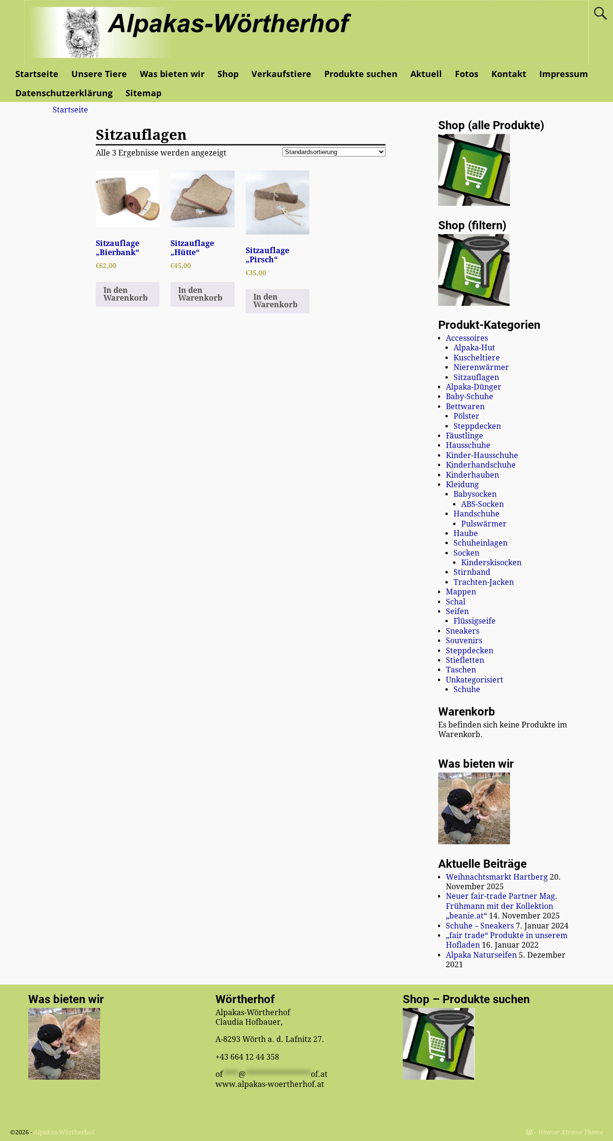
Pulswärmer (484, 523)
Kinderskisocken (491, 562)
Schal (455, 601)
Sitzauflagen (476, 377)
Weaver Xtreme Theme (570, 1132)
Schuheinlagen (481, 543)
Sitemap (143, 93)
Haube (466, 533)
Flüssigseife (475, 621)
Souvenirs (464, 640)
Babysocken (475, 494)
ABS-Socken (482, 504)
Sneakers (462, 631)
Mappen (461, 591)
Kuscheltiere (477, 357)
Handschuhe (476, 513)
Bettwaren (465, 406)
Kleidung (462, 484)
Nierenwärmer (481, 367)
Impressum (563, 73)
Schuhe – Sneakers (480, 925)
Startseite (36, 73)
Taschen (461, 669)
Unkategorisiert (474, 679)
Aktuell (426, 73)
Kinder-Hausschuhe (482, 455)
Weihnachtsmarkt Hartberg (497, 877)
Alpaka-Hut (474, 347)
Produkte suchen (360, 73)
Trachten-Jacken (484, 582)
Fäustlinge (464, 435)
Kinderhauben (472, 475)
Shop (227, 73)
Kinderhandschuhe (481, 465)
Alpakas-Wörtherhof (64, 1132)
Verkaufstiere (281, 73)
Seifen (457, 611)
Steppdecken (477, 426)
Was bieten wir (172, 73)
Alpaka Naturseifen (481, 955)
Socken (466, 553)
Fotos (466, 73)
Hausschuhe (468, 445)
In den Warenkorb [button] (125, 294)
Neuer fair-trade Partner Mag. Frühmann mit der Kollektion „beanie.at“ (501, 906)
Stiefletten (465, 660)
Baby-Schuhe (469, 396)
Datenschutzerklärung (64, 93)
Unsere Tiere (99, 73)
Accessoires (467, 338)
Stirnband (472, 572)
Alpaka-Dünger (473, 387)
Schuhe (467, 689)
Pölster (466, 416)
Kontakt (508, 73)
